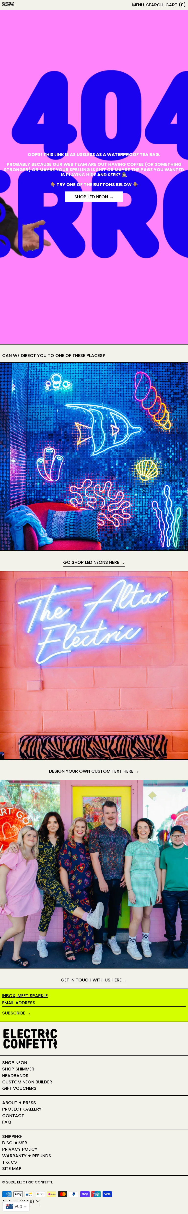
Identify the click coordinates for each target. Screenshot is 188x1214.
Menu (138, 5)
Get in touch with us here (91, 980)
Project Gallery (22, 1109)
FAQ (6, 1122)
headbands (15, 1075)
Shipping (12, 1136)
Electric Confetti (34, 1182)
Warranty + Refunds (26, 1156)
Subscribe (13, 1013)
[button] (154, 5)
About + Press (19, 1103)
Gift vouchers (19, 1088)
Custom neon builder (27, 1082)
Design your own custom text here (91, 771)
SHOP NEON (14, 1062)
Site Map (12, 1168)
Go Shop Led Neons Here (91, 562)
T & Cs (9, 1162)
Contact (13, 1116)
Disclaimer (14, 1143)
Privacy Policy (19, 1149)
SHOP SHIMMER (18, 1069)
